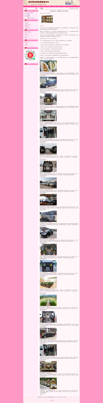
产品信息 (44, 6)
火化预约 (26, 23)
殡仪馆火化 (26, 26)
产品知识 (54, 6)
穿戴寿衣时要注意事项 (27, 31)
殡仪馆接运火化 (27, 27)
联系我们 (64, 6)
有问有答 (59, 6)
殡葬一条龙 (26, 22)
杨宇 (65, 397)
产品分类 (49, 6)
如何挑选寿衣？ (26, 42)
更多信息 (41, 394)
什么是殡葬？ (26, 44)
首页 (39, 6)
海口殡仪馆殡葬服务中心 (43, 75)
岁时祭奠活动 (26, 34)
